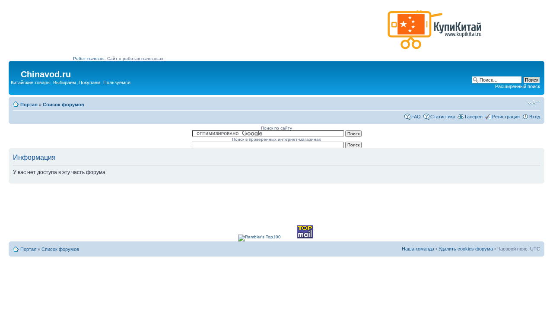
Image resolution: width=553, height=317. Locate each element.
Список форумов (63, 104)
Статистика (442, 116)
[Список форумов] (16, 72)
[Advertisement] (228, 33)
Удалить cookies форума (466, 248)
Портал (29, 104)
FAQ (416, 116)
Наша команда (418, 248)
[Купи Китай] (434, 51)
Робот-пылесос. (89, 58)
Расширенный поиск (517, 86)
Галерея (474, 116)
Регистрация (506, 116)
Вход (534, 116)
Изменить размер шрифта (534, 103)
